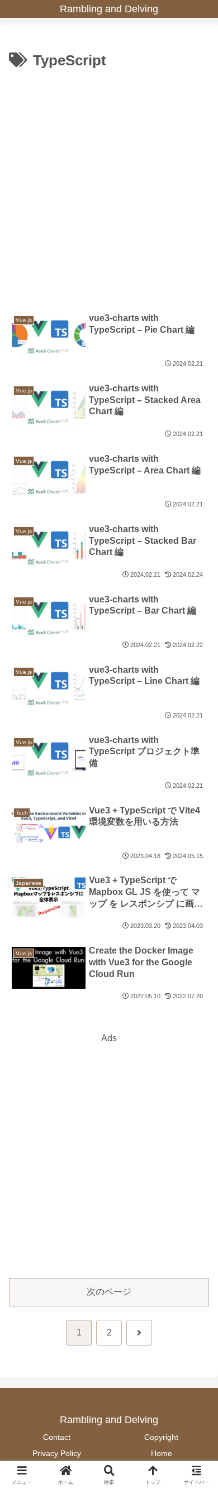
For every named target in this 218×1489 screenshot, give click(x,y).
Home (161, 1453)
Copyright (161, 1437)
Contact (56, 1437)
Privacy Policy (56, 1453)
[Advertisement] (109, 188)
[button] (196, 1369)
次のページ (109, 1291)
